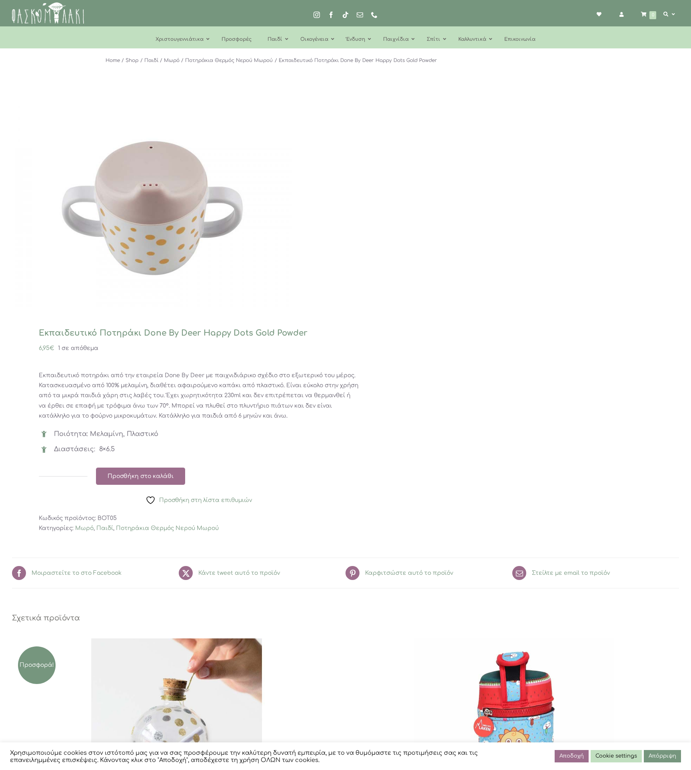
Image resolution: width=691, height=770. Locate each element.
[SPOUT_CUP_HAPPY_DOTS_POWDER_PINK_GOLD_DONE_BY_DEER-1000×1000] (172, 202)
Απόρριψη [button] (662, 756)
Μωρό (84, 528)
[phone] (374, 15)
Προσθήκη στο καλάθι (141, 476)
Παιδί (104, 528)
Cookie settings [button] (616, 756)
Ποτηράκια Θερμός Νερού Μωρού (167, 528)
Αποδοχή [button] (571, 756)
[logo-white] (48, 5)
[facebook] (331, 15)
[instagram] (317, 15)
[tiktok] (345, 15)
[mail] (360, 15)
